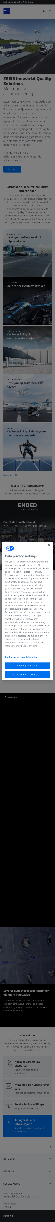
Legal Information (29, 657)
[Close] (49, 545)
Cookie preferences (27, 665)
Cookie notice (12, 657)
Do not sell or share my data (27, 674)
